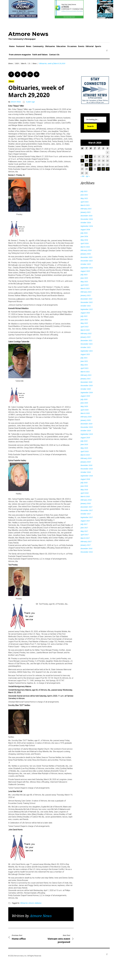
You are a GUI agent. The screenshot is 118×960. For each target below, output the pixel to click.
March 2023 (85, 288)
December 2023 (86, 257)
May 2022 (84, 323)
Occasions (72, 46)
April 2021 (84, 368)
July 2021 (84, 358)
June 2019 (84, 444)
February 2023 (86, 292)
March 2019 (85, 455)
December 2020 (86, 382)
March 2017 (85, 538)
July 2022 (84, 316)
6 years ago (30, 102)
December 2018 (86, 465)
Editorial (90, 46)
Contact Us (54, 54)
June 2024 (84, 236)
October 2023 (86, 264)
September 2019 (87, 434)
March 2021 (85, 372)
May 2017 (84, 531)
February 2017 (86, 541)
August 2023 (85, 271)
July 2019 (84, 441)
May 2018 (84, 489)
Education (61, 46)
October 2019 (86, 430)
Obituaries (50, 46)
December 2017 (86, 507)
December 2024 (86, 216)
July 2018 (84, 482)
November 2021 (87, 344)
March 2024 (85, 247)
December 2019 (86, 424)
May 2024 (84, 240)
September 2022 (87, 309)
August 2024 (85, 229)
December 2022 (86, 299)
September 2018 (87, 476)
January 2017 (86, 545)
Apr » (88, 176)
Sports (98, 46)
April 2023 (84, 285)
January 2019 (86, 462)
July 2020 (84, 399)
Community (38, 46)
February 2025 (86, 209)
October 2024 (86, 222)
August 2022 (85, 313)
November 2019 (87, 427)
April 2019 (84, 451)
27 (99, 169)
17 (86, 165)
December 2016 (86, 548)
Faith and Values (40, 54)
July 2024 (84, 233)
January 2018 (86, 503)
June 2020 (84, 403)
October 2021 (86, 347)
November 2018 (87, 469)
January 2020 (86, 420)
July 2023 (84, 274)
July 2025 (84, 191)
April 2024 (84, 243)
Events (81, 46)
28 (103, 169)
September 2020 (87, 392)
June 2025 (84, 195)
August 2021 (85, 354)
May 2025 (84, 198)
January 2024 (86, 254)
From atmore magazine (20, 54)
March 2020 (85, 413)
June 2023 (84, 278)
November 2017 (87, 510)
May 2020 (84, 406)
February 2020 (86, 417)
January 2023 (86, 295)
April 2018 (84, 493)
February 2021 (86, 375)
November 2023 (87, 261)
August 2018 (85, 479)
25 (29, 63)
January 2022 (86, 337)
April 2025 (84, 202)
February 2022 (86, 333)
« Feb (82, 176)
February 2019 (86, 458)
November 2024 (87, 219)
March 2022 (85, 330)
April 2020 (84, 410)
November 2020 (87, 385)
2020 (17, 63)
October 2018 (86, 472)
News (28, 46)
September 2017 (87, 517)
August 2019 (85, 437)
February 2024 (86, 250)
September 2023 (87, 268)
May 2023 (84, 281)
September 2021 (87, 351)
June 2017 (84, 528)
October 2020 (86, 389)
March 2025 (85, 205)
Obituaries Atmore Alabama (30, 903)
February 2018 (86, 500)
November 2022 (87, 302)
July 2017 (84, 524)
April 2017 (84, 535)
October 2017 (86, 514)
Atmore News (28, 34)
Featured (20, 46)
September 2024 (87, 226)
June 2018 (84, 486)
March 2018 (85, 496)
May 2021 (84, 365)
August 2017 (85, 521)
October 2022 (86, 306)
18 (91, 165)
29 (107, 169)
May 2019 (84, 448)
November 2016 (87, 552)
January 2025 (86, 212)
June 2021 (84, 361)
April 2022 (84, 327)
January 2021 (86, 379)
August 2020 (85, 396)
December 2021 (86, 340)
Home (12, 46)
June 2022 (84, 320)
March (23, 63)
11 (91, 161)
